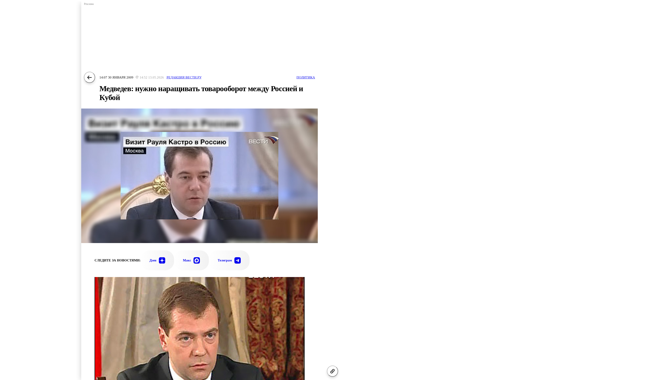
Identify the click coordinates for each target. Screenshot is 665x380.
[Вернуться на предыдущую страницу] (89, 77)
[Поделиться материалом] (332, 371)
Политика (305, 77)
